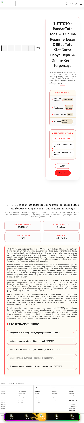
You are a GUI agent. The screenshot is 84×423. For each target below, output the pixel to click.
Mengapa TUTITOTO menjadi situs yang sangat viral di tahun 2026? (42, 332)
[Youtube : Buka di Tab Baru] (82, 421)
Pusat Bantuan (37, 391)
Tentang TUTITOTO (72, 404)
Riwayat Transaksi (55, 397)
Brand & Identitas (72, 410)
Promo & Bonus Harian (22, 391)
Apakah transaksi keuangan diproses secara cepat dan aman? (42, 357)
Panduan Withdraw (21, 400)
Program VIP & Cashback (22, 395)
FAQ (36, 397)
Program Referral (21, 402)
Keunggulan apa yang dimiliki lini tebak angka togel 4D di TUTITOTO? (42, 366)
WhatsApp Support (38, 395)
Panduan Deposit (21, 398)
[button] (71, 4)
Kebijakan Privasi (38, 398)
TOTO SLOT (3, 402)
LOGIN (62, 166)
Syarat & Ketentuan (38, 400)
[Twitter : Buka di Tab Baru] (77, 421)
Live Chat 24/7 (37, 393)
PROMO (12, 418)
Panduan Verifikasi (55, 398)
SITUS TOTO (3, 400)
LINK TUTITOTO (4, 397)
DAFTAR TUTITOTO (4, 395)
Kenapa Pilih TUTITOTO (73, 406)
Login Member (54, 391)
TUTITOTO (3, 391)
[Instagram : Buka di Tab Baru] (79, 421)
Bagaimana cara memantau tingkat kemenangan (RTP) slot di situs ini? (42, 349)
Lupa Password (54, 395)
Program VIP (54, 400)
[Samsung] (6, 3)
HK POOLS (3, 406)
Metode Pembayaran (21, 397)
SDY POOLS (3, 408)
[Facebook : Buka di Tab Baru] (75, 421)
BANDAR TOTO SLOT (5, 398)
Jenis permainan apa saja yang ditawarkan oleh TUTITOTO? (42, 341)
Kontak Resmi (71, 397)
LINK (57, 418)
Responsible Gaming (38, 402)
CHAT (72, 418)
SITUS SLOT (3, 404)
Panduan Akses (71, 391)
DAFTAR (62, 173)
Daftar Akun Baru (55, 393)
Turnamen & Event (21, 393)
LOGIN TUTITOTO (4, 393)
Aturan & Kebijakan (72, 395)
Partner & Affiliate (72, 408)
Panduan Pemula (71, 393)
